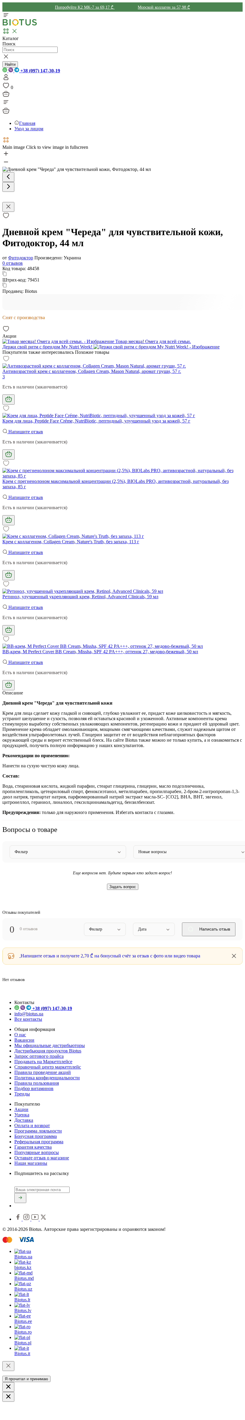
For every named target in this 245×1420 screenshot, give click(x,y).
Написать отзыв (214, 929)
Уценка (21, 1114)
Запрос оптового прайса (39, 1056)
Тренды (22, 1093)
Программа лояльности (38, 1130)
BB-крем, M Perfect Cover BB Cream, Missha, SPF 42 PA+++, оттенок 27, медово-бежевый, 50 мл (100, 651)
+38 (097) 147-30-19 (39, 70)
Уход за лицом (28, 128)
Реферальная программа (38, 1141)
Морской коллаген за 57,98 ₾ (164, 7)
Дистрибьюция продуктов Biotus (47, 1050)
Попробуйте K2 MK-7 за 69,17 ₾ (85, 7)
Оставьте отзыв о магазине (41, 1157)
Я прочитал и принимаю (26, 1379)
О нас (20, 1034)
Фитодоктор (20, 257)
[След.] (8, 187)
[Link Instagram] (27, 1219)
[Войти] (6, 79)
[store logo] (19, 24)
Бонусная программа (35, 1136)
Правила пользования (36, 1083)
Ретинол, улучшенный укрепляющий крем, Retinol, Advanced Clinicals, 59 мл (80, 596)
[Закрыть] (8, 1366)
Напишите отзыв (25, 431)
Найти (10, 64)
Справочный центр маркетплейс (47, 1066)
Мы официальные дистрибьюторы (49, 1045)
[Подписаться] (20, 1198)
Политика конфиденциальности (47, 1077)
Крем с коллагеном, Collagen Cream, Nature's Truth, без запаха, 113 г (70, 541)
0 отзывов (12, 263)
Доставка (23, 1120)
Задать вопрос (122, 887)
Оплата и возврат (32, 1125)
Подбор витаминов (33, 1088)
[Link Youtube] (35, 1219)
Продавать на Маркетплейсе (43, 1061)
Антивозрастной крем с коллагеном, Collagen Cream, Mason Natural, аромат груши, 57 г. (91, 371)
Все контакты (28, 1019)
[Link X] (43, 1219)
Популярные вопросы (36, 1152)
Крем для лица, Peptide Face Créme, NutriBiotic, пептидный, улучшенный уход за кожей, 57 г (96, 420)
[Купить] (8, 399)
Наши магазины (30, 1163)
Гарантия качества (33, 1147)
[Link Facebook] (18, 1219)
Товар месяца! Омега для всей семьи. (152, 341)
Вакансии (24, 1040)
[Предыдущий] (8, 177)
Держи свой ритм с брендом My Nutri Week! (48, 346)
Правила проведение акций (42, 1072)
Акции (21, 1109)
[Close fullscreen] (8, 207)
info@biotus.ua (28, 1013)
